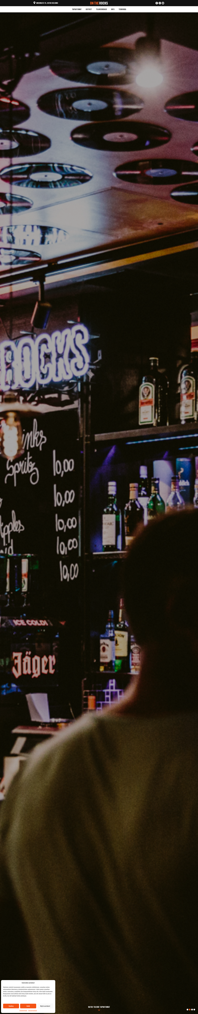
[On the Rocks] (99, 2)
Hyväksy (11, 1006)
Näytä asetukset (45, 1006)
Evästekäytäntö (23, 1010)
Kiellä (28, 1006)
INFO (112, 9)
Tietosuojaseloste (32, 1010)
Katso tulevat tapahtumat (99, 1007)
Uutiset (89, 9)
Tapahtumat (77, 9)
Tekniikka (122, 9)
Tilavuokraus (101, 9)
